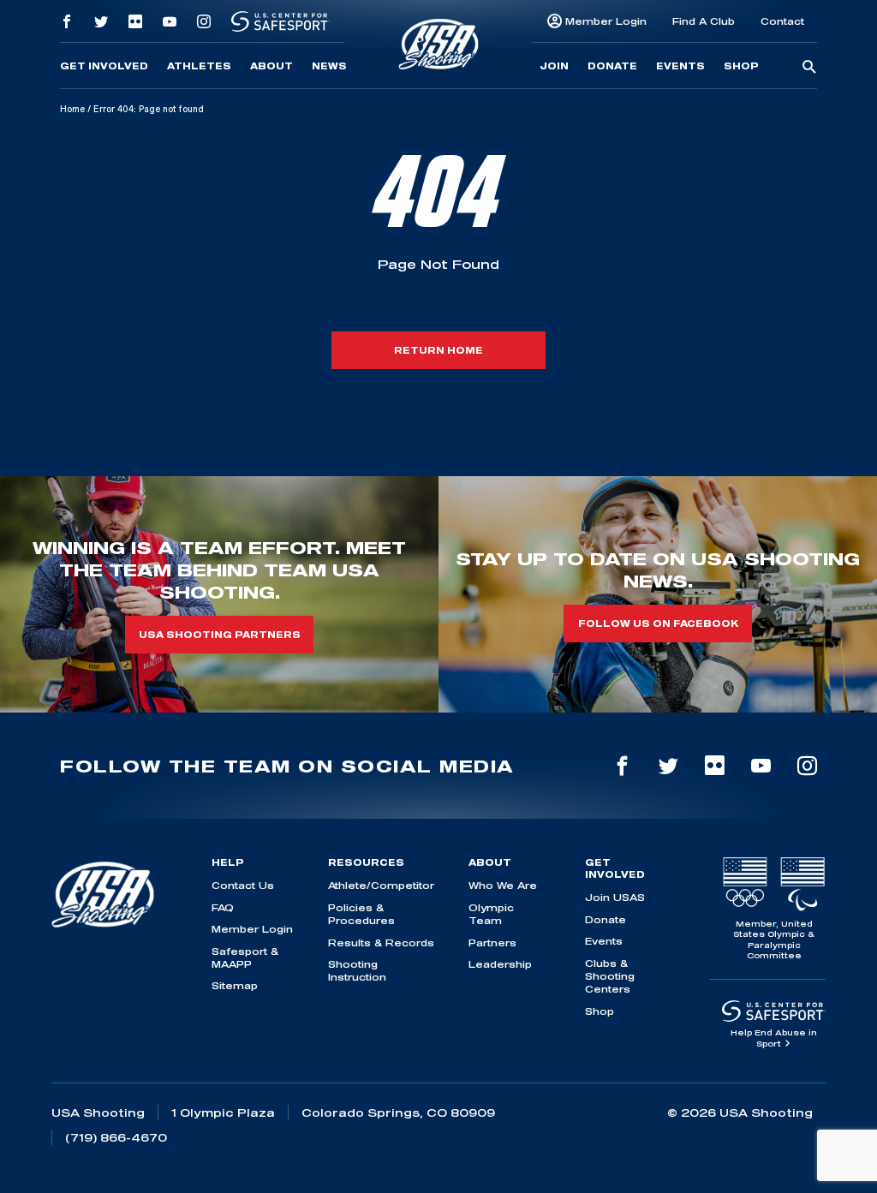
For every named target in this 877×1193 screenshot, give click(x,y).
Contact (782, 21)
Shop (741, 66)
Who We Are (502, 885)
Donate (612, 66)
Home (72, 109)
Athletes (199, 66)
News (329, 66)
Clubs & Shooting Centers (610, 976)
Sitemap (235, 985)
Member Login (606, 21)
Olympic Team (491, 914)
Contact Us (243, 885)
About (271, 66)
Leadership (500, 963)
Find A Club (703, 21)
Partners (492, 942)
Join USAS (615, 897)
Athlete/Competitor (381, 885)
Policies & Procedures (361, 914)
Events (680, 66)
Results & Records (381, 942)
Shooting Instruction (357, 970)
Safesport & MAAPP (245, 957)
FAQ (223, 907)
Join (554, 66)
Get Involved (104, 66)
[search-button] (809, 67)
